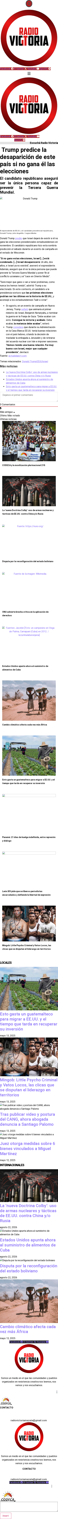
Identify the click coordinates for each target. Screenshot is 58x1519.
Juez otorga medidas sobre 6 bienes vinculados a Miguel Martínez (27, 1148)
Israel (45, 361)
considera (18, 327)
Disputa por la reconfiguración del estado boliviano (27, 561)
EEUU (39, 361)
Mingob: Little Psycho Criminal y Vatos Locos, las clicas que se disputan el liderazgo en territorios (28, 1087)
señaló (24, 309)
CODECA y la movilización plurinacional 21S (23, 465)
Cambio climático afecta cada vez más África (24, 725)
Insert (6, 1515)
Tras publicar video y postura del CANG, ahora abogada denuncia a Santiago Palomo (27, 1119)
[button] (29, 3)
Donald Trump (29, 361)
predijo (18, 238)
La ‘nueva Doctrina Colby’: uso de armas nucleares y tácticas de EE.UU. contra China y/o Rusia (28, 1213)
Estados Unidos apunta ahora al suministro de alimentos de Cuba (28, 1244)
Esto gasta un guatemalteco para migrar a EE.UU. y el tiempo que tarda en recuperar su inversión (28, 1022)
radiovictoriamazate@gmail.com (29, 1420)
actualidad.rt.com (17, 355)
